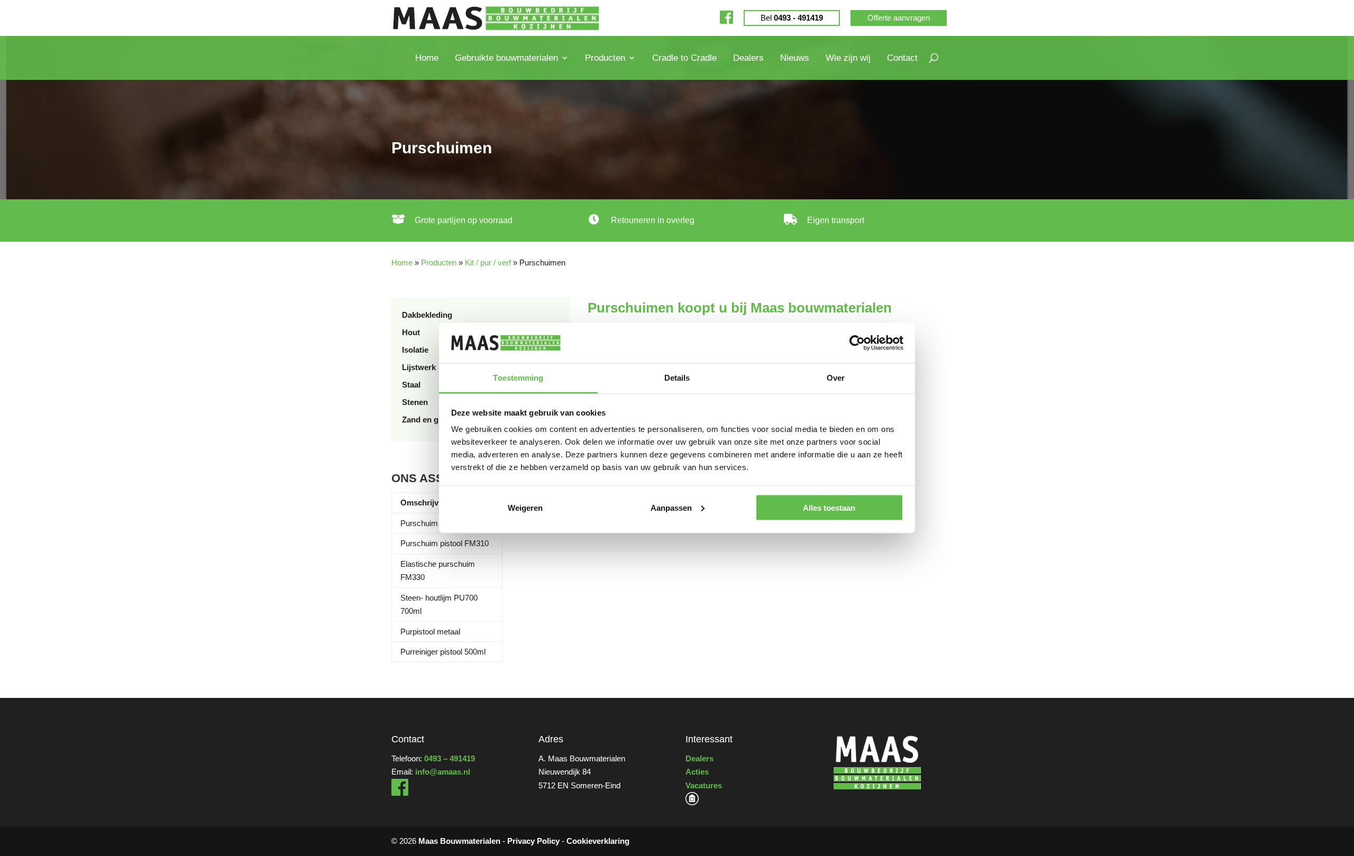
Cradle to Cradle (684, 58)
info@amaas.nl (442, 771)
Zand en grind (427, 419)
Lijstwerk (419, 367)
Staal (411, 384)
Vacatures (703, 785)
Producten (605, 58)
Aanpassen (671, 507)
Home (426, 58)
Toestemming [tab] (518, 377)
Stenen (415, 402)
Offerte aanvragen (898, 17)
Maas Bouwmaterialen (459, 840)
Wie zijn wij (848, 58)
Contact (902, 58)
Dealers (748, 58)
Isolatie (415, 349)
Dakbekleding (427, 314)
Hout (411, 332)
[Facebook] (726, 18)
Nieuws (794, 58)
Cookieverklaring (597, 840)
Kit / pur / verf (488, 262)
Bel (792, 17)
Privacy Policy (533, 840)
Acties (697, 771)
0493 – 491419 (449, 758)
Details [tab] (677, 377)
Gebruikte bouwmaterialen (506, 58)
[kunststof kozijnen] (692, 802)
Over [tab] (836, 377)
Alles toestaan (829, 507)
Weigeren (525, 507)
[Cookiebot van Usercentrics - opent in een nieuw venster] (857, 343)
